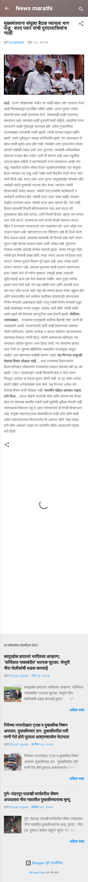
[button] (81, 24)
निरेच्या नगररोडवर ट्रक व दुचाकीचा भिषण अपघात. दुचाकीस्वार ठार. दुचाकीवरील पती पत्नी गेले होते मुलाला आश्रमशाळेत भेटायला (36, 730)
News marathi (34, 8)
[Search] (81, 9)
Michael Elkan (37, 872)
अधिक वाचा (76, 710)
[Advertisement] (44, 595)
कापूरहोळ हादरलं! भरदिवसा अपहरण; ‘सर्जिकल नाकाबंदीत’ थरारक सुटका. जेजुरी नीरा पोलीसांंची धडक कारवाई (37, 662)
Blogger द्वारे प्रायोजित (47, 863)
